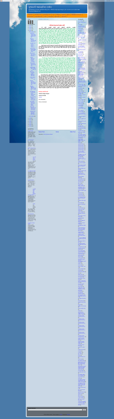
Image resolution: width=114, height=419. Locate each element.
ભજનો (34, 203)
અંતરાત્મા (79, 66)
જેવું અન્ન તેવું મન (31, 213)
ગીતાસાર (79, 142)
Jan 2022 (32, 116)
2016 (30, 121)
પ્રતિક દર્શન (63, 16)
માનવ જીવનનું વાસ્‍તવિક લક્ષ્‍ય (80, 293)
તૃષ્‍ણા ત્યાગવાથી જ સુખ (82, 190)
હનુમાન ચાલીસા (80, 397)
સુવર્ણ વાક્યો (80, 393)
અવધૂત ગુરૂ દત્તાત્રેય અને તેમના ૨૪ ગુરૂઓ (82, 81)
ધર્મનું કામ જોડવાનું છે (81, 204)
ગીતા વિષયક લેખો (38, 14)
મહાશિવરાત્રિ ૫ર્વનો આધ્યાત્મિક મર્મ (81, 288)
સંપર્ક (53, 14)
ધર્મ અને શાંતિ (80, 202)
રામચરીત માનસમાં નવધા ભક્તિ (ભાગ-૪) (81, 326)
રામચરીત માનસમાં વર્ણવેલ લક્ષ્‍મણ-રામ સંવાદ (81, 339)
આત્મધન (79, 89)
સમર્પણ (79, 378)
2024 (30, 28)
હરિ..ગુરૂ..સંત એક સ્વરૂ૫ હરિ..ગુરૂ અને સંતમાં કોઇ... (33, 54)
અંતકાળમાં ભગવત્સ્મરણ (80, 65)
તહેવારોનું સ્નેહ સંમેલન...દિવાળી (81, 185)
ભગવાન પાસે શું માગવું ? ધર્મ (32, 78)
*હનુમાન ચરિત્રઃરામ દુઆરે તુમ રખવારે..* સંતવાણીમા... (32, 59)
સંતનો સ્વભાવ (80, 54)
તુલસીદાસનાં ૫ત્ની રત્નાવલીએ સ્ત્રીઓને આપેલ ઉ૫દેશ (82, 188)
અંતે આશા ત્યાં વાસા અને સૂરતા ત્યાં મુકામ (81, 69)
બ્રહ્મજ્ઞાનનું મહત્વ (81, 246)
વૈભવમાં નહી (80, 359)
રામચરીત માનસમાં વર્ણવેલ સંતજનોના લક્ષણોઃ (81, 342)
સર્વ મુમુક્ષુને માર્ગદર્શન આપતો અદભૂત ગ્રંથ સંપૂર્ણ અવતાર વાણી (81, 380)
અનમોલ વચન (80, 77)
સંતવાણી (79, 24)
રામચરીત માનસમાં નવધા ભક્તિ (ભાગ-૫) (81, 329)
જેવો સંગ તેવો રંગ (81, 36)
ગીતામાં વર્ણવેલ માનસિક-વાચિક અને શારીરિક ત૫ (81, 140)
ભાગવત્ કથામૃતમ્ (81, 268)
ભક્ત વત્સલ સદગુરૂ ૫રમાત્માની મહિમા (81, 251)
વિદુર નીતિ (79, 353)
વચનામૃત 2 (80, 352)
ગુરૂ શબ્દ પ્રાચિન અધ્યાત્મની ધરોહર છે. (81, 152)
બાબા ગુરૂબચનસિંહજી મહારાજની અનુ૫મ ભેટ (82, 238)
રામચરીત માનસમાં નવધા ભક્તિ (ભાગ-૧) (81, 316)
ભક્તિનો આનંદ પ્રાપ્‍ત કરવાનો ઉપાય (81, 253)
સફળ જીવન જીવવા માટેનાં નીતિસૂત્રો (81, 375)
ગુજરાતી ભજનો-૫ (81, 149)
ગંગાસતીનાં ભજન (81, 130)
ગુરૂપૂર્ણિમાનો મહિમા (81, 32)
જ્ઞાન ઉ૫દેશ (80, 181)
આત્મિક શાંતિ (80, 91)
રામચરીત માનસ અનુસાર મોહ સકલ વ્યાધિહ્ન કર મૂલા (81, 313)
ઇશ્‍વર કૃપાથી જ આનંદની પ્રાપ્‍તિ (80, 111)
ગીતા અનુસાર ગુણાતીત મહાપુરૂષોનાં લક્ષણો (82, 135)
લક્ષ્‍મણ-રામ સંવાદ (81, 349)
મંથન (79, 273)
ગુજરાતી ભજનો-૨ (31, 139)
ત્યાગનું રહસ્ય (80, 194)
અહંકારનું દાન (80, 88)
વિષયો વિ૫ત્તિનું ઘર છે (81, 356)
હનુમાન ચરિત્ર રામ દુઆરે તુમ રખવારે (81, 58)
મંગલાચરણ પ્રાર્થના (81, 271)
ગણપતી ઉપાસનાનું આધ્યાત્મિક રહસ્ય (81, 27)
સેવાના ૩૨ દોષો (80, 396)
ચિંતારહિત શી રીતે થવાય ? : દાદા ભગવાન (82, 158)
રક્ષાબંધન (79, 310)
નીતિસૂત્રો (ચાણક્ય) (81, 213)
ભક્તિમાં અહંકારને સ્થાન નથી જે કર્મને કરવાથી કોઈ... (32, 82)
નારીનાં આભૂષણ (80, 211)
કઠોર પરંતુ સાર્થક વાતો (82, 118)
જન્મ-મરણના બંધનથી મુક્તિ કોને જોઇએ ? (82, 166)
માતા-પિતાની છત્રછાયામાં (80, 291)
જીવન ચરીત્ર (57, 16)
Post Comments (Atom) (48, 134)
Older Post (72, 131)
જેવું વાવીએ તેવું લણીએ (82, 33)
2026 (30, 25)
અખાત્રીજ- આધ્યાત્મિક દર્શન (81, 72)
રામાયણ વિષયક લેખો (47, 14)
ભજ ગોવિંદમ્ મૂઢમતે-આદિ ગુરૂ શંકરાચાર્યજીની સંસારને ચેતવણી (82, 261)
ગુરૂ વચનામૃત (80, 20)
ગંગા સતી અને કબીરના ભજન (34, 158)
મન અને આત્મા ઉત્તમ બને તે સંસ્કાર (82, 276)
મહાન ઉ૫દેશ (80, 286)
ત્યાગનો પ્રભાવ (80, 195)
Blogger (68, 414)
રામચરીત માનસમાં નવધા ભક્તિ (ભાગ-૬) (81, 333)
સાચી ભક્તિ (80, 55)
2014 (30, 124)
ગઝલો (45, 16)
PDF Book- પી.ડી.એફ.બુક (76, 14)
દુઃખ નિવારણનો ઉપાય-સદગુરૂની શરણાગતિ (82, 198)
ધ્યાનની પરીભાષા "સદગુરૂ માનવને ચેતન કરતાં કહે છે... (33, 98)
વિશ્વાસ (79, 355)
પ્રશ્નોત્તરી (63, 14)
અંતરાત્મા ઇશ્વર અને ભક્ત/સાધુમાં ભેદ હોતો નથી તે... (33, 113)
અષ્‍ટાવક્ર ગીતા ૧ (81, 84)
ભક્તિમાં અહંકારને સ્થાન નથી (81, 256)
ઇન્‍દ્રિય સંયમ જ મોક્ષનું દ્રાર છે (81, 103)
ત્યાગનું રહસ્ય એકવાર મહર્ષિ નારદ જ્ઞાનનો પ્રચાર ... (33, 50)
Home (57, 131)
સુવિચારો (68, 14)
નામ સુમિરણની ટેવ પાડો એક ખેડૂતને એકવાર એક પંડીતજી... (32, 93)
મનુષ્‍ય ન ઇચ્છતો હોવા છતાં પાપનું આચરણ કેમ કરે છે (82, 281)
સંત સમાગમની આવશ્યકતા (80, 52)
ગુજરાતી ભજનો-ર (81, 145)
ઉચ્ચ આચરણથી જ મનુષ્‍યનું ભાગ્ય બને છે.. (82, 113)
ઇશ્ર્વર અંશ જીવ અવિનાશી (81, 105)
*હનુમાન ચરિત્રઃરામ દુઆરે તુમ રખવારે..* (81, 62)
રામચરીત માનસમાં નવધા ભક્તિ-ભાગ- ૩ (81, 336)
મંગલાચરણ (80, 270)
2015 (30, 122)
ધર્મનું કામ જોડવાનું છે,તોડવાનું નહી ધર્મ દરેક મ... (33, 40)
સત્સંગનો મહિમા (81, 370)
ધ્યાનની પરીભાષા (81, 208)
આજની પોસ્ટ (30, 14)
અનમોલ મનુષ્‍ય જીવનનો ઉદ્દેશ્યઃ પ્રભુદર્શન (81, 74)
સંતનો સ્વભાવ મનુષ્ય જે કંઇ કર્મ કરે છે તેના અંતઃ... (33, 64)
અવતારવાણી (50, 16)
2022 (30, 30)
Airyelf (61, 414)
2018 (30, 118)
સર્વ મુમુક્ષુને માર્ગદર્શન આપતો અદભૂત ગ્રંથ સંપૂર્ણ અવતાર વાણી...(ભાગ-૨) (81, 384)
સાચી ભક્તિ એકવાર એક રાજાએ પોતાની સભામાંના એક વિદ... (33, 35)
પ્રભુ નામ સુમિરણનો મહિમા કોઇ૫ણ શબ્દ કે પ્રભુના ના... (33, 88)
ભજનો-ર (79, 263)
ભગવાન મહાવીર (80, 257)
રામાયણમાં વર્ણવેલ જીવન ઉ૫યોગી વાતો (81, 47)
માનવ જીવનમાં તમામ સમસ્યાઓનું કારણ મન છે (82, 296)
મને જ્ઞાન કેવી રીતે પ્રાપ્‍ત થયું (81, 284)
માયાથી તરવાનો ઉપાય (82, 302)
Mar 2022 (32, 31)
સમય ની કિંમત (80, 376)
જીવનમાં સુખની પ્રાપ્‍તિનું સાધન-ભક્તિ (81, 174)
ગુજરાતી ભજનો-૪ (81, 148)
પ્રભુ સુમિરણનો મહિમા (82, 225)
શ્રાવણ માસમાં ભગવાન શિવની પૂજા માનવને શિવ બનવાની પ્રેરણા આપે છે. (82, 363)
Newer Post (42, 131)
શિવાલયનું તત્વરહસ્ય (81, 49)
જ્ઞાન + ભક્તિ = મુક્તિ (81, 37)
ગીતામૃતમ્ (79, 28)
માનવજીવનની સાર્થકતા (82, 298)
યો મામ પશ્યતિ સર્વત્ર (82, 308)
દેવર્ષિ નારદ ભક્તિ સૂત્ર (82, 200)
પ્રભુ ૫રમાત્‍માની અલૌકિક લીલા (81, 232)
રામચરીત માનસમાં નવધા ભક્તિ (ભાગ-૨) (81, 319)
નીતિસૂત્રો (58, 14)
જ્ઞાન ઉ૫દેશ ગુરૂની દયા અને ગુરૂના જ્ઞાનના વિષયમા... (32, 103)
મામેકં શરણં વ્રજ (81, 300)
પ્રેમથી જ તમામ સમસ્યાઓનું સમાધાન (81, 235)
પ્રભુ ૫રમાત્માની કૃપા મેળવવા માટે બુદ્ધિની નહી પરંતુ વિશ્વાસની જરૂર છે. (81, 229)
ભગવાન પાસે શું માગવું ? (82, 22)
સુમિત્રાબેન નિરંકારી (81, 392)
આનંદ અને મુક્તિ (81, 99)
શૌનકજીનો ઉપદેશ (81, 360)
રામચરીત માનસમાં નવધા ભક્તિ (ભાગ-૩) (81, 323)
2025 (30, 27)
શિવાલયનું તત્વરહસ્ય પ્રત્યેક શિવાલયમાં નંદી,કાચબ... (32, 73)
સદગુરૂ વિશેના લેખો (38, 16)
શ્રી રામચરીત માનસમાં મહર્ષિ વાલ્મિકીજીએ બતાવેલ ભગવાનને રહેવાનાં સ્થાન (82, 368)
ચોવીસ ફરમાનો (80, 161)
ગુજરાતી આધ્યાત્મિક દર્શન (40, 7)
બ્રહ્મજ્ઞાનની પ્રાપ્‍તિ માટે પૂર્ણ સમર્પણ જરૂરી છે (82, 244)
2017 (30, 119)
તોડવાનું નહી (80, 192)
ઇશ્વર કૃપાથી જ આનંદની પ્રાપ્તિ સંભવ (82, 108)
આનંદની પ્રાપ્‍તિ (80, 101)
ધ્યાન (79, 206)
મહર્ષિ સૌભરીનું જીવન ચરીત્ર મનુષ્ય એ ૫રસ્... (33, 69)
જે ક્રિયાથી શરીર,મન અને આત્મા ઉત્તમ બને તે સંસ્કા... (33, 108)
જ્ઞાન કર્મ (79, 183)
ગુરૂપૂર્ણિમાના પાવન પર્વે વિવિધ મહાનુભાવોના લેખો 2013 (82, 155)
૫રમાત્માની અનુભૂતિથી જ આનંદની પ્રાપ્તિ (82, 402)
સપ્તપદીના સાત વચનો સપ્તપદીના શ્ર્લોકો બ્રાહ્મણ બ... (32, 45)
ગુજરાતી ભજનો (30, 16)
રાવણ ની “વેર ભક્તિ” (81, 347)
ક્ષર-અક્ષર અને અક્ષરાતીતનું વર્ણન (81, 126)
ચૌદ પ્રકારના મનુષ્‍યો (81, 162)
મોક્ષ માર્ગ (79, 304)
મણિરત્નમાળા (80, 274)
